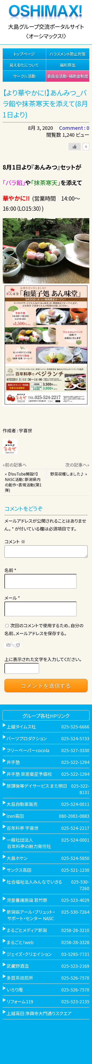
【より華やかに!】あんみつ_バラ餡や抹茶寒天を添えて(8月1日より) (45, 104)
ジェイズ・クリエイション (29, 954)
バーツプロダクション (27, 738)
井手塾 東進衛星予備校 (29, 774)
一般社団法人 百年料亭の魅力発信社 (27, 842)
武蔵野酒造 (18, 966)
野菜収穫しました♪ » (68, 474)
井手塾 (13, 762)
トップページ (24, 54)
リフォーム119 (20, 1001)
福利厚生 (68, 65)
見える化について (24, 65)
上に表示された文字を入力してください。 (42, 659)
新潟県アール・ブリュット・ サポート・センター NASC (29, 915)
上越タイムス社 (21, 726)
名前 (10, 570)
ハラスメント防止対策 (68, 54)
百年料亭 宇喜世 (23, 828)
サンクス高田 (19, 870)
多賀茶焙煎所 (20, 977)
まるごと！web (20, 942)
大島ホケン (17, 858)
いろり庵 (15, 989)
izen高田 (15, 816)
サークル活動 (24, 76)
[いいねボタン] (74, 146)
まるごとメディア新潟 (27, 930)
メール (12, 597)
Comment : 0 (74, 127)
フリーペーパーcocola (28, 750)
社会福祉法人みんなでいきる (34, 881)
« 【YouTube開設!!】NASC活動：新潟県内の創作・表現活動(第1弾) (23, 482)
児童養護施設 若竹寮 (27, 900)
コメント (14, 541)
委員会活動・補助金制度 (67, 76)
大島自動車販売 (22, 804)
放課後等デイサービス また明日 (37, 785)
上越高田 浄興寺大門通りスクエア (39, 1013)
